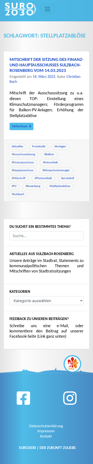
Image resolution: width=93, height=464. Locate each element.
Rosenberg (33, 186)
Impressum (46, 431)
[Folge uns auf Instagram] (70, 400)
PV (14, 186)
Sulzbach (18, 194)
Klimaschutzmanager (57, 170)
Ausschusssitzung (24, 154)
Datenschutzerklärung (46, 426)
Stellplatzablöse (60, 186)
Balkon (50, 154)
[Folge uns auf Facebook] (23, 400)
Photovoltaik (44, 178)
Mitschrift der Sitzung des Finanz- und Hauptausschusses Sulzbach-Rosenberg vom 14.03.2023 (46, 65)
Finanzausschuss (23, 162)
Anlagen (61, 146)
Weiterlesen (20, 126)
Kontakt (46, 436)
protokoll (68, 178)
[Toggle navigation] (47, 9)
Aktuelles (17, 146)
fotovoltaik (51, 162)
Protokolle (38, 146)
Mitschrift (19, 178)
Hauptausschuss (23, 170)
